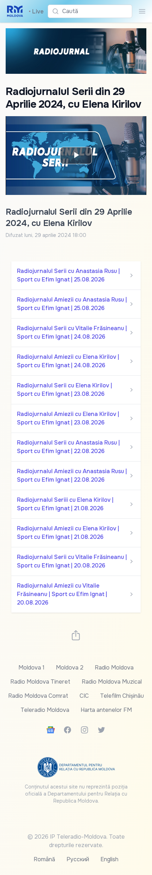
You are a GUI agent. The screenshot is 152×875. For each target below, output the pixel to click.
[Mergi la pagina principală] (15, 11)
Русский (77, 859)
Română (44, 859)
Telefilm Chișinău (122, 696)
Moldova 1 (31, 667)
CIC (84, 696)
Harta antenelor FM (106, 710)
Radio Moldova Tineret (40, 681)
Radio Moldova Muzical (112, 681)
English (109, 859)
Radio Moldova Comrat (38, 696)
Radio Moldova (114, 667)
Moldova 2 (69, 667)
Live (36, 11)
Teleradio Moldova (45, 710)
